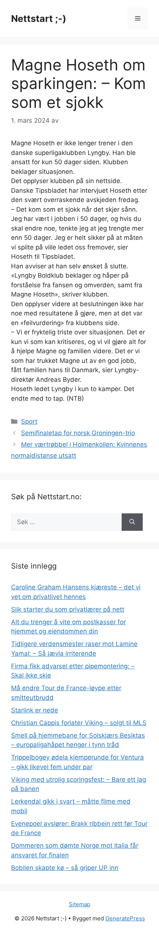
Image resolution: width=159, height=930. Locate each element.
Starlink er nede (34, 710)
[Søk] (132, 522)
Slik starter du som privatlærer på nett (67, 609)
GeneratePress (125, 918)
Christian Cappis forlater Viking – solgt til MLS (78, 723)
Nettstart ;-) (38, 18)
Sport (29, 421)
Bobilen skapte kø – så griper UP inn (64, 867)
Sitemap (79, 904)
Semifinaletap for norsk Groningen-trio (78, 433)
